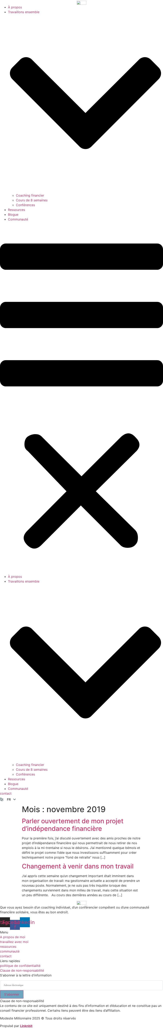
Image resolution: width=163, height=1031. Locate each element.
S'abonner (11, 994)
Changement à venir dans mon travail (78, 866)
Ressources (16, 210)
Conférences (25, 205)
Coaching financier (30, 195)
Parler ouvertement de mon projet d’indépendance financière (72, 824)
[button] (81, 398)
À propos (15, 7)
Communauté (18, 219)
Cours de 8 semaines (32, 200)
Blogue (13, 214)
